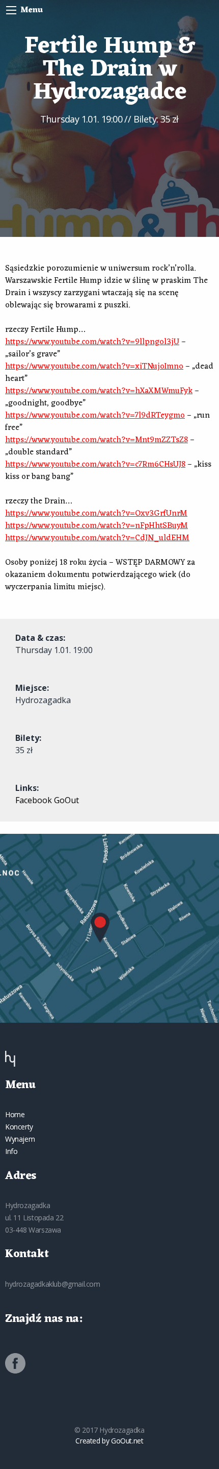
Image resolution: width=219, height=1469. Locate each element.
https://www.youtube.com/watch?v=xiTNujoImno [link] (94, 366)
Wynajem (20, 1139)
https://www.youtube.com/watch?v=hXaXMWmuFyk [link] (99, 391)
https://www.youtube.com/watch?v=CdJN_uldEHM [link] (97, 538)
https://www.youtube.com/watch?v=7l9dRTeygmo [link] (95, 415)
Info (11, 1151)
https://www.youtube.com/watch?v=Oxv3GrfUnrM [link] (96, 514)
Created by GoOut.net (109, 1441)
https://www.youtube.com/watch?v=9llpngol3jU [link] (92, 342)
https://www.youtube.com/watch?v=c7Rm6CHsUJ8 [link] (95, 464)
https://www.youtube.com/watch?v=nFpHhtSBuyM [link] (96, 526)
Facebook (33, 800)
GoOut (66, 800)
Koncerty (19, 1126)
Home (14, 1114)
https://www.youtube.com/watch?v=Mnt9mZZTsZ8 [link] (96, 440)
